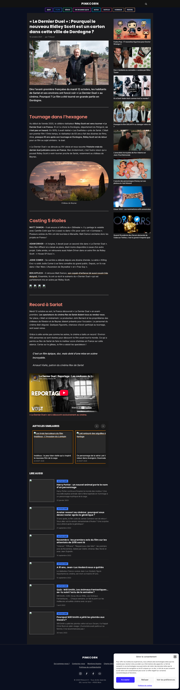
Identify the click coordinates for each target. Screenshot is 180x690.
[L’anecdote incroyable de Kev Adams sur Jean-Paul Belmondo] (132, 140)
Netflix (107, 10)
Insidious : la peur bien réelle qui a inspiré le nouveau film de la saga (52, 456)
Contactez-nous (78, 664)
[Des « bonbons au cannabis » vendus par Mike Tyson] (132, 57)
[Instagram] (80, 673)
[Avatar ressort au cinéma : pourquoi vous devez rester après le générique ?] (41, 518)
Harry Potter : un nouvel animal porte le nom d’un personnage (82, 486)
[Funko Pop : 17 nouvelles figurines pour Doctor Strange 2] (132, 29)
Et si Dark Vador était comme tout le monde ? (131, 98)
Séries (67, 10)
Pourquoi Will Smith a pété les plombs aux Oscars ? (80, 618)
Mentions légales (94, 664)
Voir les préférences (166, 680)
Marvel (130, 10)
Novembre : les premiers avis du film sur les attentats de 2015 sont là (82, 541)
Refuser (144, 680)
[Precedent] (96, 426)
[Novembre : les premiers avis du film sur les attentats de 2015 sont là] (41, 545)
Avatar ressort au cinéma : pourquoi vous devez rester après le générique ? (80, 513)
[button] (175, 656)
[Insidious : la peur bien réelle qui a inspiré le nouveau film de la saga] (53, 442)
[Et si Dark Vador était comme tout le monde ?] (132, 85)
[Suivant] (103, 426)
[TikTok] (87, 673)
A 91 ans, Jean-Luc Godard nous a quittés (80, 567)
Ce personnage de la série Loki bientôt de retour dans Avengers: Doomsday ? (95, 456)
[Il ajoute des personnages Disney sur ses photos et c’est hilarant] (132, 168)
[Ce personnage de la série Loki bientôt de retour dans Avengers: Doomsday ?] (96, 442)
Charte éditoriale (110, 664)
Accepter (125, 680)
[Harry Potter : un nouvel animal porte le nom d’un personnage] (41, 490)
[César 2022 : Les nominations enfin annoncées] (132, 196)
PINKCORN (90, 4)
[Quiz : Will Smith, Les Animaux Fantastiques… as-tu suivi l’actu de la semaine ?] (41, 595)
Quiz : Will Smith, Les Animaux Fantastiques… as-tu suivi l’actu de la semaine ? (82, 591)
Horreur (118, 10)
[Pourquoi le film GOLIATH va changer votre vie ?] (132, 111)
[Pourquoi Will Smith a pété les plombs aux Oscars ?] (41, 623)
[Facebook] (93, 673)
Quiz (49, 10)
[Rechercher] (146, 4)
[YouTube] (99, 673)
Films (58, 10)
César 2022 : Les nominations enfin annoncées (132, 209)
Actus (96, 10)
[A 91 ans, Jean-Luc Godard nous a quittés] (41, 570)
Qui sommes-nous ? (62, 664)
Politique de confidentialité (90, 667)
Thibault (51, 37)
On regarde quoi (82, 10)
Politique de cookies (145, 685)
